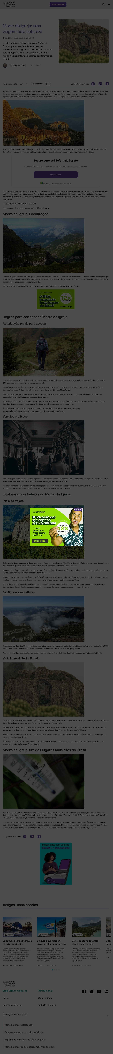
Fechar (78, 509)
